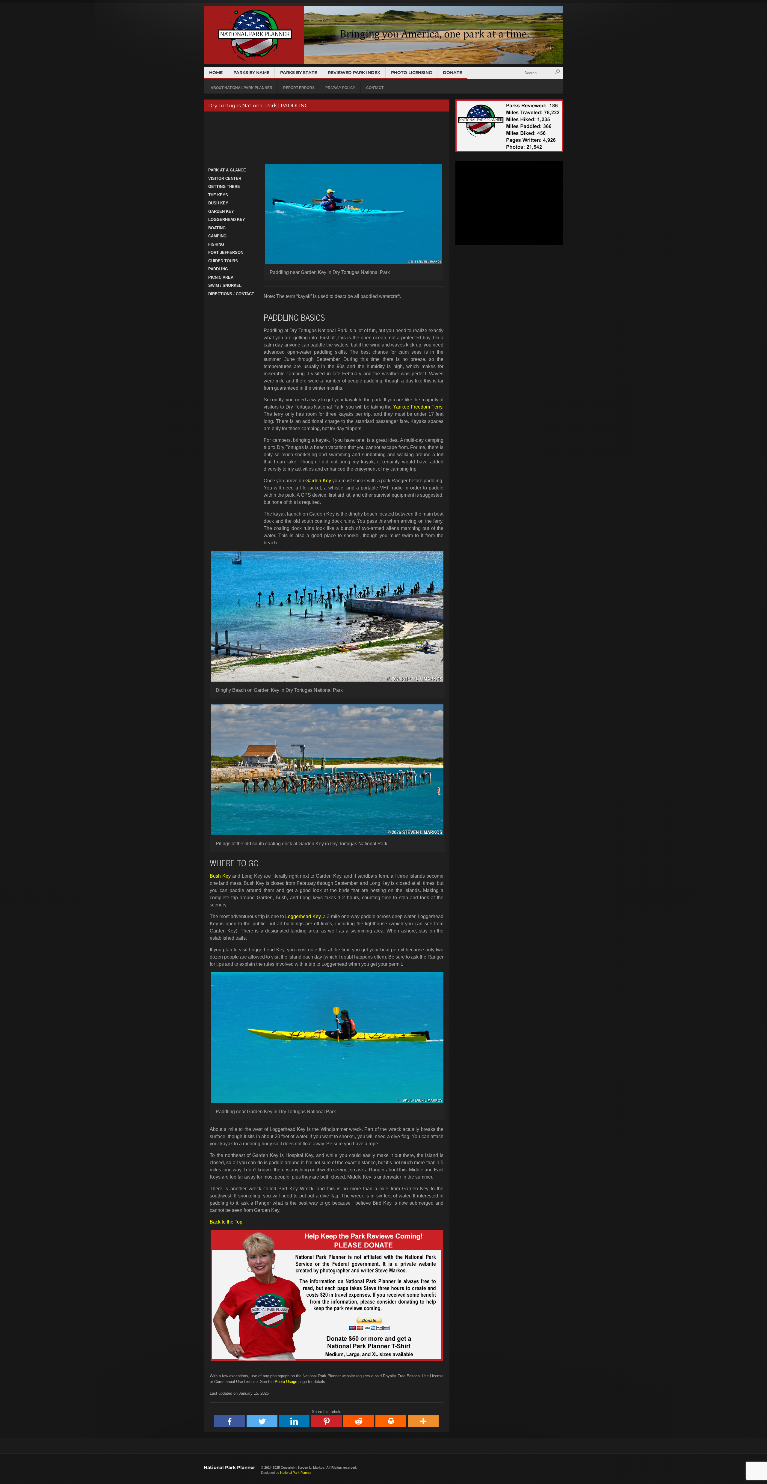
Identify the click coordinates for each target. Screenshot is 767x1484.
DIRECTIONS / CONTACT (231, 294)
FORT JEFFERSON (225, 252)
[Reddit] (359, 1421)
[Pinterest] (326, 1421)
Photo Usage (286, 1381)
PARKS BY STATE (298, 72)
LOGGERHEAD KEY (226, 219)
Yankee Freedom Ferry (417, 406)
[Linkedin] (294, 1421)
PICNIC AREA (220, 277)
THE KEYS (218, 195)
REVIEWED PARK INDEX (354, 72)
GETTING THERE (224, 186)
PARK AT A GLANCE (227, 170)
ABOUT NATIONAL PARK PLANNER (241, 88)
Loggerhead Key (302, 916)
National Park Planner (229, 1467)
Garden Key (318, 480)
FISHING (216, 244)
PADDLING (218, 269)
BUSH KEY (218, 203)
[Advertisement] (326, 138)
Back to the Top (226, 1221)
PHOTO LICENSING (411, 72)
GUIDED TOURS (223, 261)
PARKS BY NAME (251, 72)
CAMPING (217, 236)
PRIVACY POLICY (340, 88)
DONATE (452, 72)
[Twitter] (262, 1421)
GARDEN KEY (221, 211)
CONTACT (375, 88)
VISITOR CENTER (224, 178)
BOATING (217, 228)
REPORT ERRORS (299, 88)
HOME (216, 72)
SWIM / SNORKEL (224, 285)
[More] (423, 1421)
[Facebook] (229, 1421)
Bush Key (220, 876)
